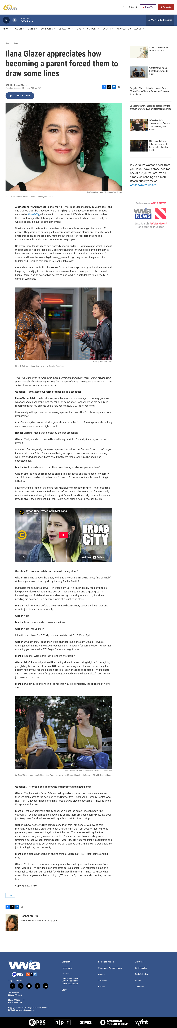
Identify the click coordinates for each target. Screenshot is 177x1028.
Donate (167, 7)
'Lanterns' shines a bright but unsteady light (158, 71)
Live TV (149, 7)
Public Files (139, 987)
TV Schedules (141, 968)
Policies (101, 987)
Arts (16, 43)
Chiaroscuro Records (71, 979)
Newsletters (124, 29)
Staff (64, 990)
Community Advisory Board (110, 968)
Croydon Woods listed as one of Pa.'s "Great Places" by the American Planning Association (149, 91)
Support (92, 29)
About (137, 29)
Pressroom (67, 968)
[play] (6, 20)
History (138, 981)
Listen (31, 29)
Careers (101, 974)
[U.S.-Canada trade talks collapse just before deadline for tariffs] (139, 146)
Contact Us (66, 962)
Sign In (133, 7)
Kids (78, 29)
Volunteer (102, 981)
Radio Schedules (142, 974)
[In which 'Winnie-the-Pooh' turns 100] (139, 52)
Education (65, 29)
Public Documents (70, 984)
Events (107, 29)
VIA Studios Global (70, 981)
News (6, 29)
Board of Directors (106, 962)
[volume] (14, 20)
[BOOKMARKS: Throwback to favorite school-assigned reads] (139, 125)
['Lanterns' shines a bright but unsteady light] (139, 72)
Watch (18, 29)
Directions (139, 962)
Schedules (47, 29)
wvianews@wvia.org (143, 185)
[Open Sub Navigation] (11, 29)
